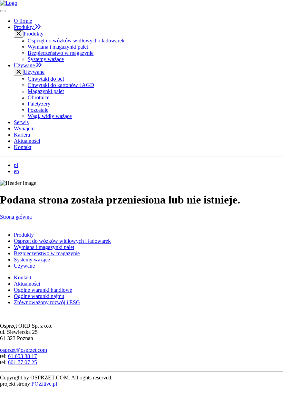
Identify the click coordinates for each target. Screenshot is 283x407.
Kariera (22, 135)
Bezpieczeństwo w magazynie (61, 53)
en (16, 171)
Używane (25, 65)
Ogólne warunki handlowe (43, 290)
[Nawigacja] (3, 11)
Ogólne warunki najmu (39, 296)
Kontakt (22, 147)
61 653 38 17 (22, 356)
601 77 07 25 (22, 362)
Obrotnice (38, 97)
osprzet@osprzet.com (23, 350)
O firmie (23, 21)
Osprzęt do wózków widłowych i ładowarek (76, 40)
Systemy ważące (46, 59)
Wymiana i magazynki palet (58, 47)
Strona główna (16, 217)
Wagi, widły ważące (50, 116)
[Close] (18, 34)
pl (16, 165)
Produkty (24, 27)
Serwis (21, 122)
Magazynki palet (46, 91)
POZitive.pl (44, 384)
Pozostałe (38, 110)
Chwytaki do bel (46, 79)
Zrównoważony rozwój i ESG (47, 302)
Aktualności (27, 141)
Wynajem (24, 128)
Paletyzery (39, 104)
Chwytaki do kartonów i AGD (61, 85)
